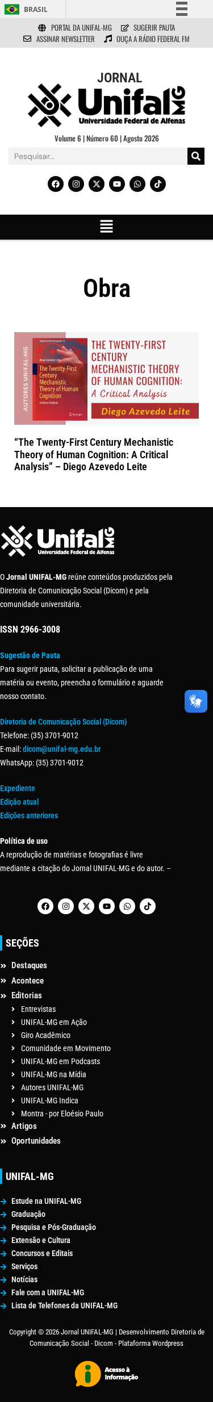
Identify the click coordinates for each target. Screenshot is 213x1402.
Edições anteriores (29, 815)
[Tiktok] (158, 184)
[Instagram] (76, 184)
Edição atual (19, 801)
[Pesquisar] (195, 156)
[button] (106, 227)
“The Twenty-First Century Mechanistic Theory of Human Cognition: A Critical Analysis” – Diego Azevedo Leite (93, 454)
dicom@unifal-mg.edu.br (62, 749)
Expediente (17, 788)
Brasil (36, 9)
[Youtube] (117, 184)
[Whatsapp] (137, 184)
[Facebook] (56, 184)
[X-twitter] (97, 184)
